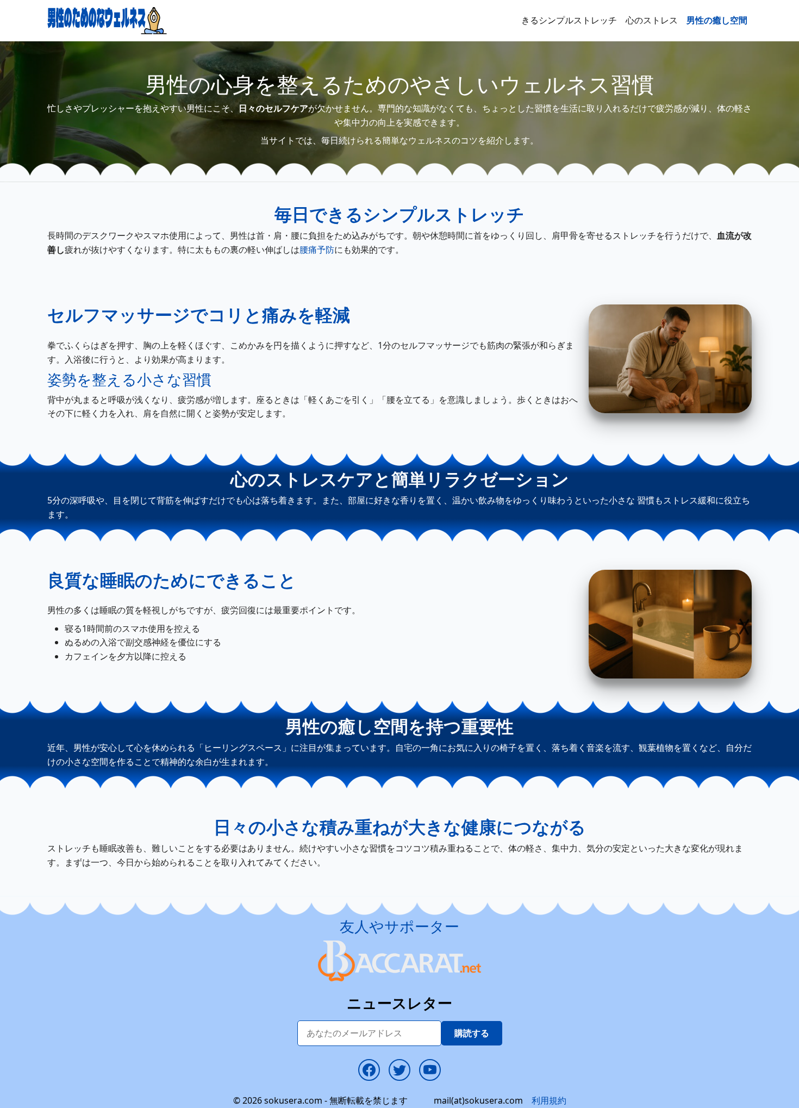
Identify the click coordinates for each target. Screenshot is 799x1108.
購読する (471, 1033)
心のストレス (652, 20)
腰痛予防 (316, 250)
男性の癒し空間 (716, 20)
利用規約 (549, 1100)
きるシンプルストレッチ (569, 20)
